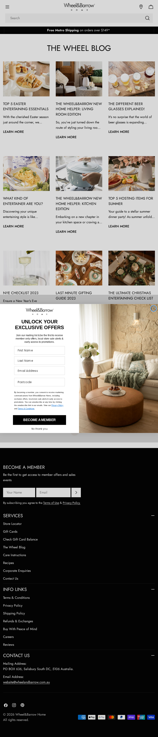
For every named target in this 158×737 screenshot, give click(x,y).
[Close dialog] (154, 308)
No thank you (39, 429)
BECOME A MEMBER (39, 420)
